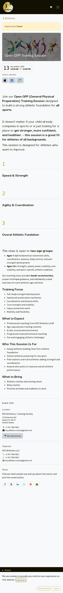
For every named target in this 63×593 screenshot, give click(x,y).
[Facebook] (5, 484)
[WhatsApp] (24, 484)
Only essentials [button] (44, 588)
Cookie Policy (21, 580)
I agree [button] (56, 588)
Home (8, 570)
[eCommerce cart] (51, 7)
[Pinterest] (30, 484)
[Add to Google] (19, 80)
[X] (11, 484)
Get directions (13, 435)
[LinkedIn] (18, 484)
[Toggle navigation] (58, 7)
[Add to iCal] (5, 80)
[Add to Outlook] (12, 80)
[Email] (37, 484)
